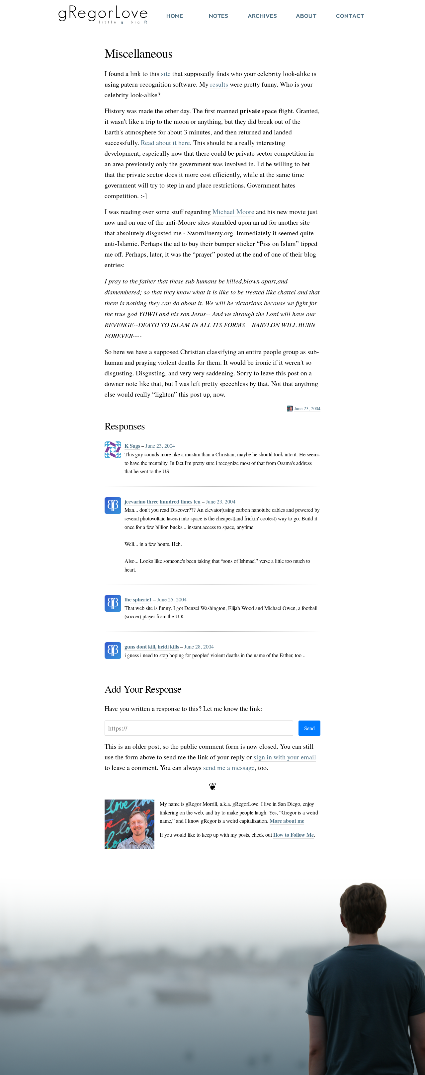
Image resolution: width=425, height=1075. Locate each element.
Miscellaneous (139, 52)
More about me (287, 820)
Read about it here (165, 142)
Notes (218, 16)
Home (174, 16)
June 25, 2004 (172, 599)
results (219, 84)
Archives (262, 16)
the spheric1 (138, 599)
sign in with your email (285, 756)
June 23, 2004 (307, 408)
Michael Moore (233, 211)
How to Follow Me (293, 834)
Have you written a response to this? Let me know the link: (183, 708)
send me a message (229, 767)
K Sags (132, 445)
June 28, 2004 (199, 646)
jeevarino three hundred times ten (163, 501)
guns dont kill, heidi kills (152, 646)
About (306, 16)
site (166, 73)
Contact (350, 16)
